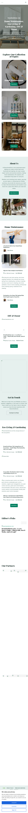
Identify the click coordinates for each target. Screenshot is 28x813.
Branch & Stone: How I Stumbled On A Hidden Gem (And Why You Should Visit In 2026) (13, 532)
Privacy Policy (10, 788)
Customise (14, 806)
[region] (14, 801)
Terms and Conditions (20, 788)
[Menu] (25, 2)
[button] (25, 523)
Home (4, 788)
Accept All (14, 802)
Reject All (14, 810)
